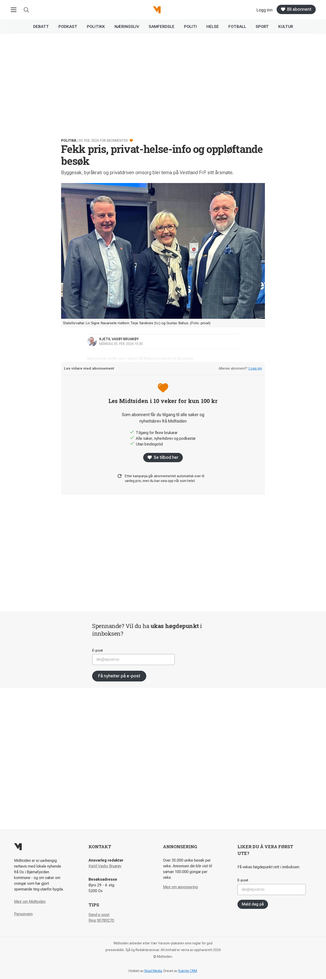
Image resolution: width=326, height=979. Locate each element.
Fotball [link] (237, 26)
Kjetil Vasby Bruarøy (105, 866)
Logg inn (255, 368)
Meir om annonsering (180, 887)
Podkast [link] (67, 26)
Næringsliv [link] (127, 26)
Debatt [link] (41, 26)
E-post (97, 650)
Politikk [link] (96, 26)
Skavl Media (153, 971)
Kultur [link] (285, 26)
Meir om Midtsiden (30, 901)
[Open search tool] (26, 10)
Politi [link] (190, 26)
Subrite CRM (187, 971)
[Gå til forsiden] (157, 10)
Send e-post (99, 914)
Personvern (23, 914)
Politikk (68, 140)
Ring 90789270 (101, 920)
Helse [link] (212, 26)
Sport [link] (262, 26)
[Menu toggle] (13, 9)
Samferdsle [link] (161, 26)
